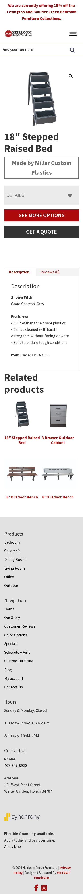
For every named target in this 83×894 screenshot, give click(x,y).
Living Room (14, 568)
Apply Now (13, 846)
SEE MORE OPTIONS (42, 215)
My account (13, 678)
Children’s (12, 550)
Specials (10, 643)
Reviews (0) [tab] (50, 271)
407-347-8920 (15, 765)
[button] (71, 76)
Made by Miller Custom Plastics (41, 167)
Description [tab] (19, 271)
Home (9, 608)
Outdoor (11, 585)
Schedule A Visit (17, 652)
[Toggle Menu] (73, 34)
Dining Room (15, 559)
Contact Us (13, 686)
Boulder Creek (46, 11)
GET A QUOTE (41, 231)
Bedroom (12, 542)
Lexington (16, 11)
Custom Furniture (18, 660)
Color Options (15, 634)
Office (9, 576)
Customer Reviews (19, 626)
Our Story (12, 617)
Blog (8, 669)
